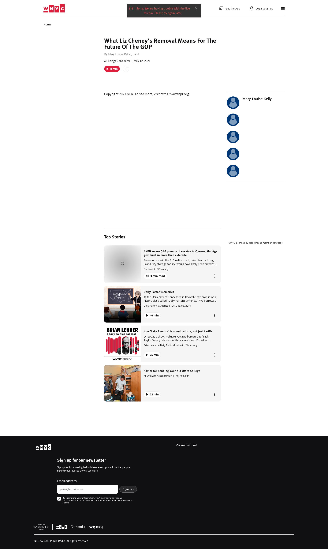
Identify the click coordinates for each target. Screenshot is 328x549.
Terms (66, 502)
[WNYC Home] (54, 8)
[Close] (196, 8)
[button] (162, 264)
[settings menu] (283, 8)
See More (93, 470)
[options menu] (126, 69)
